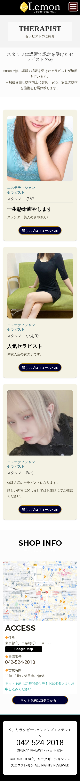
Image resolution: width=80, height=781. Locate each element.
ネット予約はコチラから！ (40, 700)
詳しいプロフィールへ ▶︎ (40, 231)
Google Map (23, 649)
